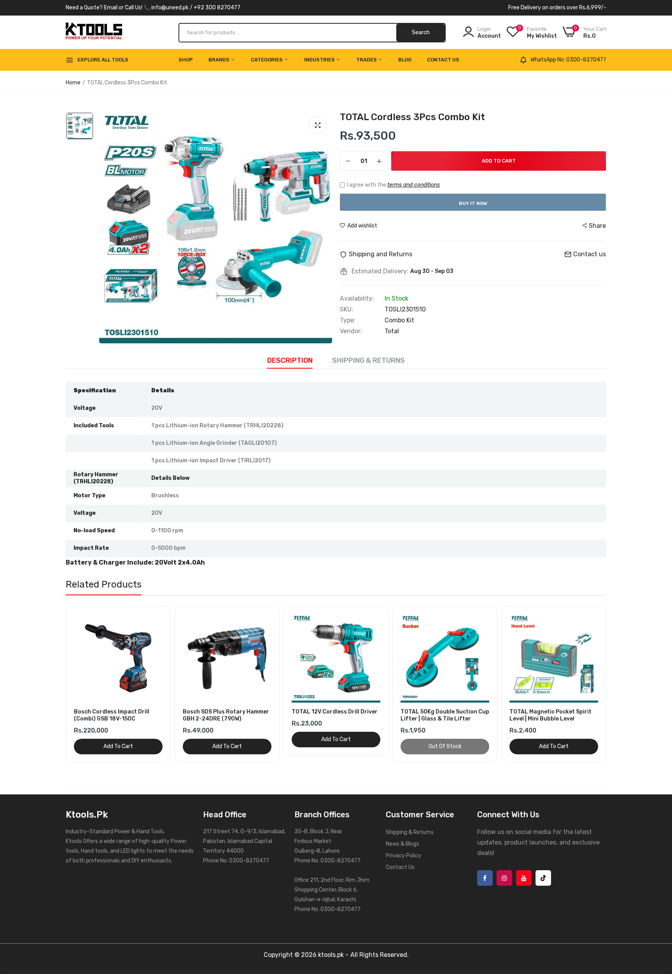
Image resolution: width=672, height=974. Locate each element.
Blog (404, 60)
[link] (161, 615)
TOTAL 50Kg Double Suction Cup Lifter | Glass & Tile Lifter (445, 715)
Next (612, 684)
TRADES (367, 60)
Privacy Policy (403, 855)
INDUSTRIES (320, 60)
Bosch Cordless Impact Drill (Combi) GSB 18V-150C (111, 715)
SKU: (346, 309)
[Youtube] (524, 878)
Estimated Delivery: (380, 271)
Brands (219, 60)
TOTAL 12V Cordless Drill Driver (335, 711)
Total (392, 331)
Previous (60, 684)
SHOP (185, 60)
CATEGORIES (267, 60)
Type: (347, 320)
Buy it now (473, 203)
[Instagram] (504, 878)
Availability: (357, 298)
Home (73, 82)
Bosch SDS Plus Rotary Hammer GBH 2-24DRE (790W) (226, 715)
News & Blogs (402, 844)
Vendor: (351, 331)
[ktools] (94, 32)
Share (597, 225)
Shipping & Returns (368, 360)
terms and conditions (413, 185)
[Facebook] (485, 878)
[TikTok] (543, 878)
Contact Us (443, 60)
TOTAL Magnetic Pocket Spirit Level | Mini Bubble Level (550, 715)
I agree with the (393, 185)
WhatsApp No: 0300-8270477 (568, 60)
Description (290, 360)
